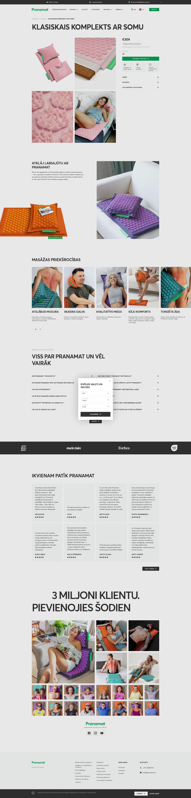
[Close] (110, 381)
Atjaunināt (94, 414)
